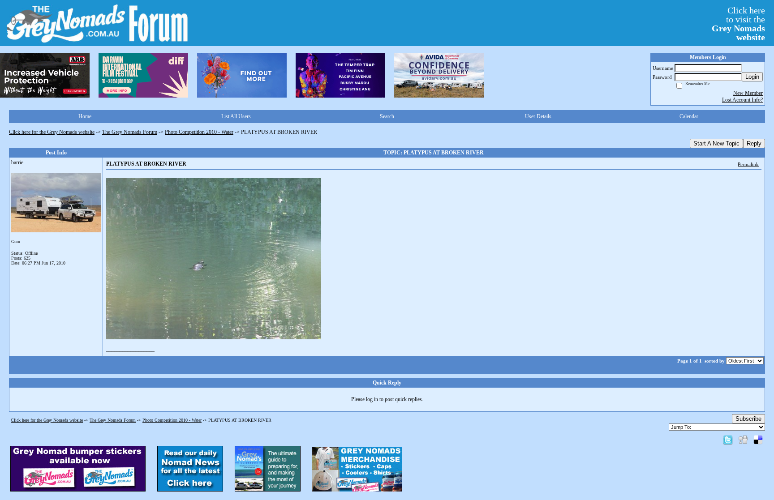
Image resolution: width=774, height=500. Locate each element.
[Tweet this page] (728, 439)
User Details (538, 116)
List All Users (236, 116)
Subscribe (748, 418)
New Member (748, 93)
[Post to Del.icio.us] (758, 439)
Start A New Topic (716, 143)
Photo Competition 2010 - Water (199, 132)
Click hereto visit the (738, 23)
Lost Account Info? (742, 100)
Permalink (748, 164)
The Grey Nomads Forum (129, 132)
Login (752, 76)
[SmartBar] (45, 75)
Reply (754, 143)
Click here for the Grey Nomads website (52, 132)
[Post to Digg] (743, 439)
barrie (17, 162)
